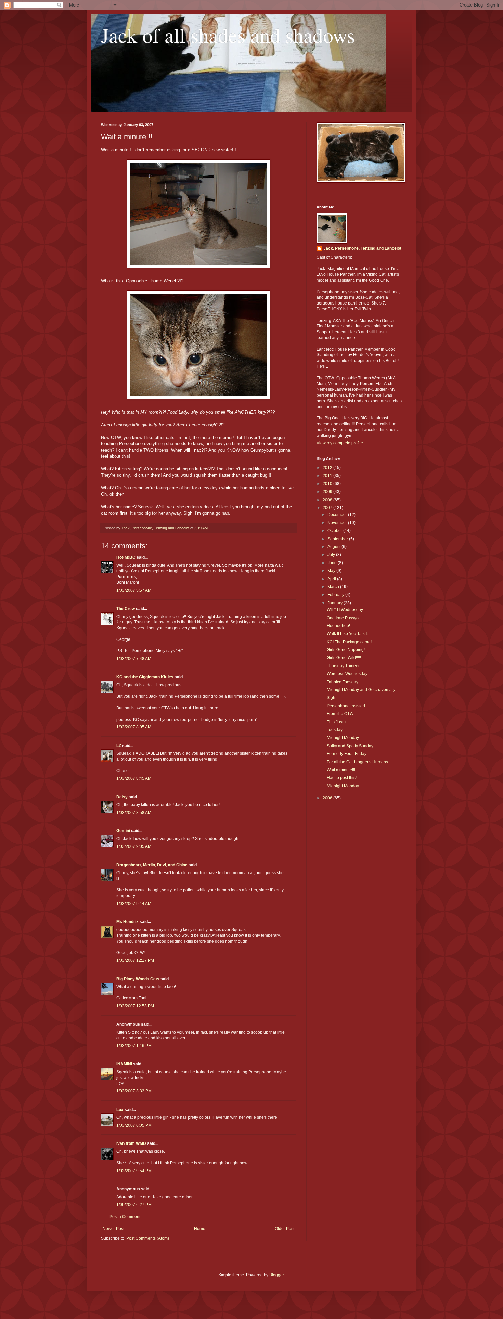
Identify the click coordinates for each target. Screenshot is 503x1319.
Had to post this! (342, 777)
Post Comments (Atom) (147, 1238)
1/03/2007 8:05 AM (133, 727)
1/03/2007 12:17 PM (135, 960)
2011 (328, 475)
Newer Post (113, 1228)
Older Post (284, 1228)
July (331, 554)
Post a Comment (124, 1216)
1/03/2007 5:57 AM (133, 590)
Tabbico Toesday (342, 682)
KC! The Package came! (349, 641)
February (336, 594)
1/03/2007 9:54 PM (134, 1170)
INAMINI (124, 1064)
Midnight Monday (343, 737)
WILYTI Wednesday (345, 609)
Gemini (123, 830)
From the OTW (340, 713)
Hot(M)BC (126, 557)
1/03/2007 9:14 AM (133, 903)
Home (199, 1228)
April (332, 579)
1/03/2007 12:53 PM (135, 1006)
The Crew (125, 608)
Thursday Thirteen (344, 665)
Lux (120, 1109)
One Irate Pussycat (344, 618)
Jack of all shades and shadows (228, 35)
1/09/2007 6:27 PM (134, 1204)
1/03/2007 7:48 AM (133, 658)
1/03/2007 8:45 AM (133, 778)
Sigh (331, 697)
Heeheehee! (338, 625)
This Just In (337, 722)
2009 (328, 491)
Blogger (276, 1274)
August (334, 546)
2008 (328, 499)
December (337, 514)
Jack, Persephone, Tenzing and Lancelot (362, 248)
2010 (328, 483)
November (337, 522)
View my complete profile (340, 443)
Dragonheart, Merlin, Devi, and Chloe (152, 865)
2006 (328, 798)
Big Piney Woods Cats (137, 979)
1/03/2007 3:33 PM (134, 1091)
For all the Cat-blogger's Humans (357, 762)
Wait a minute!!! (341, 769)
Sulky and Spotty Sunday (350, 745)
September (338, 538)
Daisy (122, 796)
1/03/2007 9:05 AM (133, 846)
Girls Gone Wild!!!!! (344, 657)
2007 (328, 507)
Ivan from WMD (131, 1143)
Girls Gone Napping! (346, 649)
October (335, 530)
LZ (118, 745)
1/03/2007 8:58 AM (133, 812)
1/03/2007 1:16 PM (134, 1045)
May (331, 570)
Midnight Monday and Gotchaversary (361, 689)
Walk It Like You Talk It (347, 633)
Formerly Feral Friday (346, 753)
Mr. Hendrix (127, 921)
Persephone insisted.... (348, 705)
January (335, 602)
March (333, 586)
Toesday (335, 729)
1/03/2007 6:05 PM (134, 1125)
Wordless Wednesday (347, 673)
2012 (328, 467)
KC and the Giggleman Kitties (144, 677)
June (332, 562)
